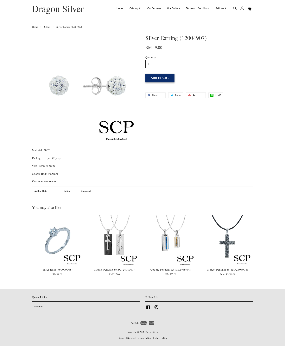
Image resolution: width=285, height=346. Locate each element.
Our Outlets (173, 8)
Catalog (134, 8)
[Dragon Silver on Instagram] (156, 309)
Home (120, 8)
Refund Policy (160, 338)
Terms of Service (126, 338)
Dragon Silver (58, 8)
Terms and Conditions (197, 8)
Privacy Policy (144, 338)
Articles (220, 8)
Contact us (37, 306)
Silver (47, 27)
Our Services (154, 8)
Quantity (150, 57)
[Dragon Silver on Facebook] (148, 309)
